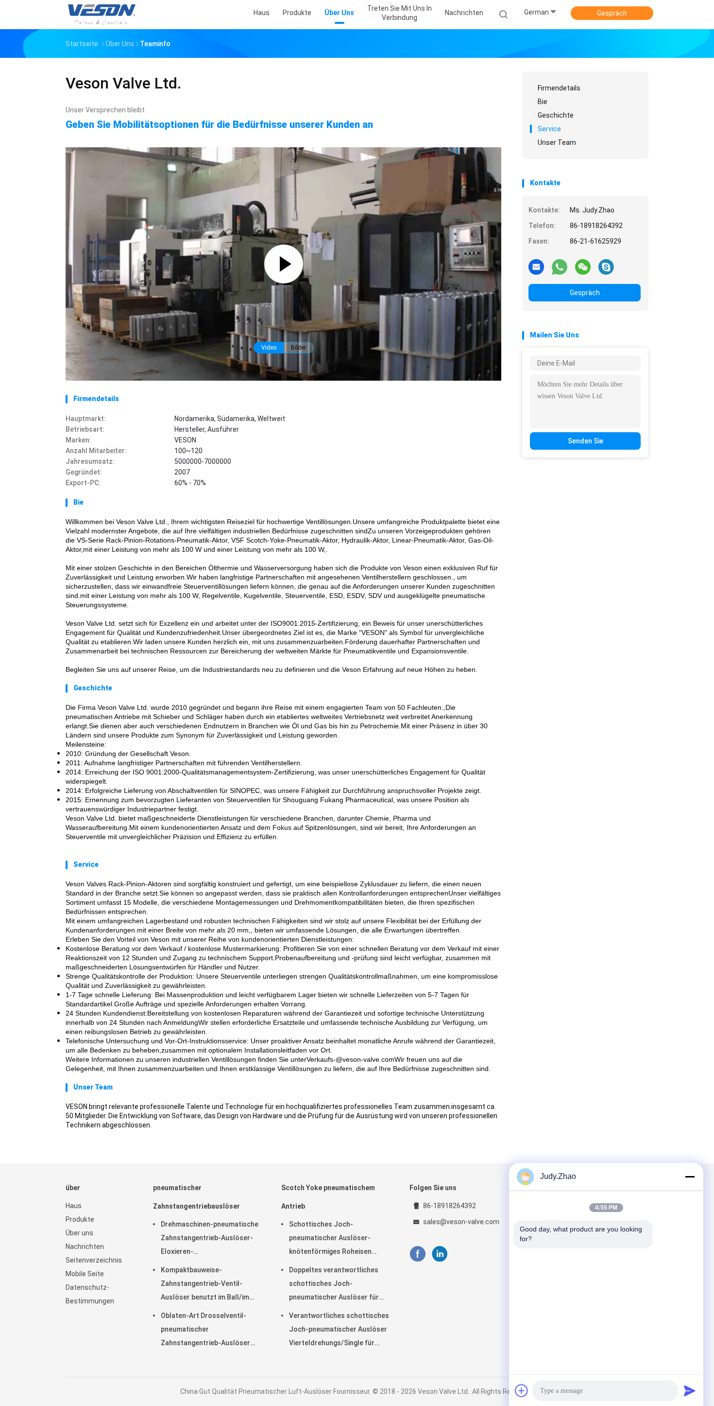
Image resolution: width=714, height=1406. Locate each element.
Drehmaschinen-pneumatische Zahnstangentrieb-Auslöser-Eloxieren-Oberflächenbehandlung (209, 1239)
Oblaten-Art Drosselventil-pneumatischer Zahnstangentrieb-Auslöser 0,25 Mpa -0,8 (205, 1331)
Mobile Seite (85, 1274)
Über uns (79, 1233)
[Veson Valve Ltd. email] (536, 266)
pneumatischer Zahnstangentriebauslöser (196, 1197)
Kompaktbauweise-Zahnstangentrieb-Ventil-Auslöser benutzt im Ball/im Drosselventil (205, 1285)
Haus (74, 1206)
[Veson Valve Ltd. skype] (606, 266)
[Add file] (521, 1390)
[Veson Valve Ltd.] (103, 14)
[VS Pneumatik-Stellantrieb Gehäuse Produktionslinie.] (283, 378)
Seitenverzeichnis (94, 1260)
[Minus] (690, 1176)
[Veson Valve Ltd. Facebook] (417, 1254)
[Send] (689, 1390)
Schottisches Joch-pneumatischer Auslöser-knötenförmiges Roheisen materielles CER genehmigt (331, 1239)
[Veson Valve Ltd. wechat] (583, 266)
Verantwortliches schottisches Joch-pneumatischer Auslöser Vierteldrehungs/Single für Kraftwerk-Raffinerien (339, 1331)
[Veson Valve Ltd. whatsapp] (559, 266)
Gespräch (612, 13)
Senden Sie (585, 441)
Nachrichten (85, 1246)
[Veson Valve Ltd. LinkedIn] (440, 1254)
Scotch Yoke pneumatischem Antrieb (328, 1197)
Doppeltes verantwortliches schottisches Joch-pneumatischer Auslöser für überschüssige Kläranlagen (334, 1285)
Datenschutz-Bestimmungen (90, 1294)
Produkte (80, 1219)
